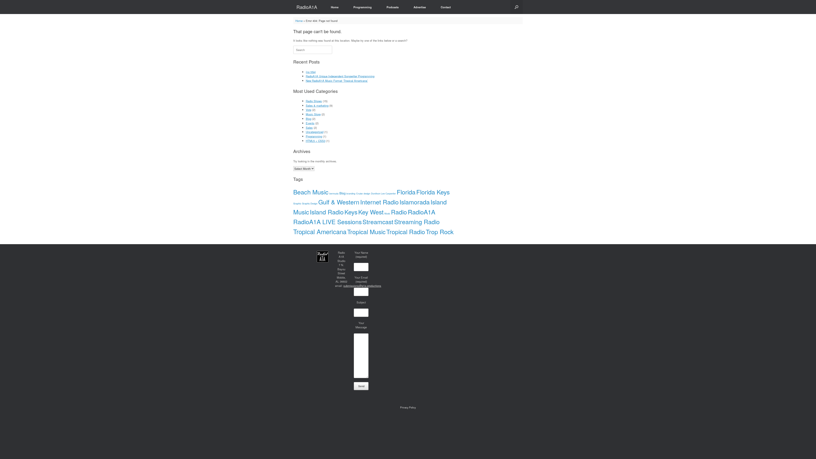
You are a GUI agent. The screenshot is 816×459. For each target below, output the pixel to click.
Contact (446, 7)
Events (310, 123)
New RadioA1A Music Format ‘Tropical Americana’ (337, 81)
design (367, 193)
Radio (399, 211)
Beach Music (311, 191)
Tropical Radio (405, 231)
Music (387, 213)
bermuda (334, 193)
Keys (350, 211)
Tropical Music (366, 231)
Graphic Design (309, 203)
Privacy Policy (408, 407)
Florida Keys (433, 191)
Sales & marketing (317, 105)
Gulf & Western (338, 201)
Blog (308, 119)
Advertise (420, 7)
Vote (308, 110)
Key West (371, 211)
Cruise (359, 193)
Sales (309, 128)
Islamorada (415, 201)
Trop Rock (439, 231)
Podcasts (393, 7)
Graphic (297, 203)
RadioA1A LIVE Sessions (327, 221)
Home (335, 7)
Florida (406, 191)
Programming (362, 7)
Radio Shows (314, 101)
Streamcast (378, 221)
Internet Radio (379, 201)
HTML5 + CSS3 (315, 141)
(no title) (311, 72)
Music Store (313, 114)
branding (350, 193)
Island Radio (327, 211)
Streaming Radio (417, 221)
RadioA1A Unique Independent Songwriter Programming (340, 76)
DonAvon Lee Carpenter (383, 193)
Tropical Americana (319, 231)
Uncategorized (314, 132)
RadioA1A (421, 211)
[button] (516, 7)
